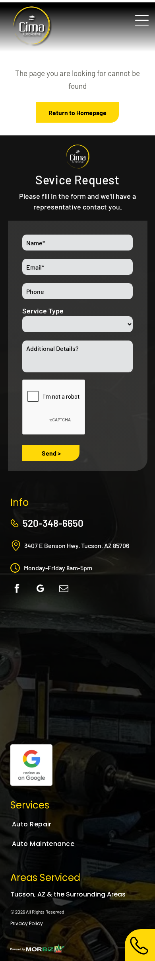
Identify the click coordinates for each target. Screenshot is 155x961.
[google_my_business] (40, 589)
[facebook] (17, 589)
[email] (64, 589)
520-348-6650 (53, 523)
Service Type (43, 310)
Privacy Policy (26, 923)
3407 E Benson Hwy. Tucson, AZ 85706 (76, 545)
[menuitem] (52, 824)
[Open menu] (142, 20)
